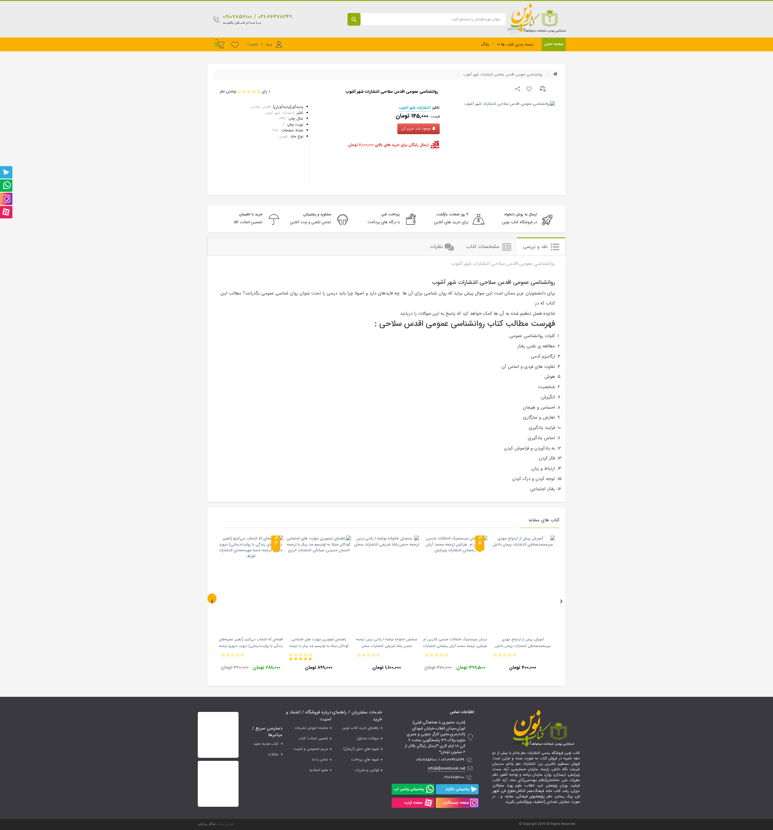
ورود (268, 44)
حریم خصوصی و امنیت (310, 749)
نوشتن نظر (228, 91)
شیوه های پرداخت (365, 759)
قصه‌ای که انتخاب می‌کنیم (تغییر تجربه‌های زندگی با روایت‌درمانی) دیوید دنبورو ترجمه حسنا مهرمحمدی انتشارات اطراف (251, 645)
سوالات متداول (368, 738)
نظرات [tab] (436, 247)
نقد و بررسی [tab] (536, 247)
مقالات (273, 754)
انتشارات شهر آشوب (415, 108)
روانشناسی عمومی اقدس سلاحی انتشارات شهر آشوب (503, 74)
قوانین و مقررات (367, 770)
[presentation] (212, 598)
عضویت (252, 44)
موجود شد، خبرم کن (416, 128)
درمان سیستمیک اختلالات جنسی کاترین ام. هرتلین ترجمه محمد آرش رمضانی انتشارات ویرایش (454, 645)
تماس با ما (320, 759)
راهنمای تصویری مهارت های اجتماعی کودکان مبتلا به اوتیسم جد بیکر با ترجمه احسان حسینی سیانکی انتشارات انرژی (318, 645)
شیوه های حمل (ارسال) (361, 749)
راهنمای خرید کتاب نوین (360, 728)
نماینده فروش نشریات (311, 728)
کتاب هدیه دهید (265, 744)
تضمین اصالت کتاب (313, 738)
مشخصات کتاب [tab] (483, 247)
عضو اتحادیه (318, 770)
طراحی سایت (225, 824)
